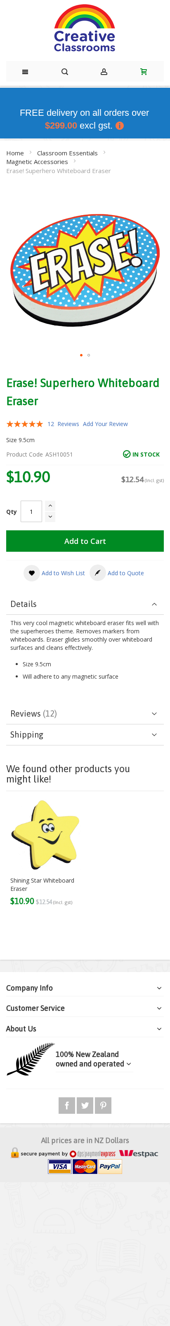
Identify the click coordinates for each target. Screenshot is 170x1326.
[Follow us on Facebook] (68, 1104)
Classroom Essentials (68, 153)
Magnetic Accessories (38, 161)
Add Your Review (105, 424)
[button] (81, 355)
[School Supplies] (85, 28)
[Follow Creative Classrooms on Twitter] (86, 1104)
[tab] (85, 604)
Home (16, 153)
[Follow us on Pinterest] (103, 1104)
